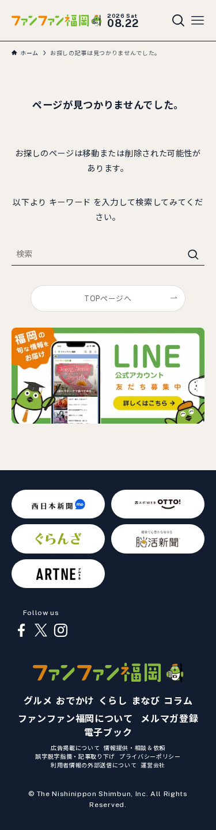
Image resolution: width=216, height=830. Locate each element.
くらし (112, 700)
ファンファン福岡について (75, 718)
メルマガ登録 (169, 718)
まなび (145, 700)
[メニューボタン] (197, 21)
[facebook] (21, 630)
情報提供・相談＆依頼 (134, 747)
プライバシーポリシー (150, 756)
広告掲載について (75, 747)
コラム (178, 700)
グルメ (38, 700)
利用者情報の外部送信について (94, 765)
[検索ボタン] (178, 21)
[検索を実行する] (192, 255)
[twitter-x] (41, 630)
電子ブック (108, 732)
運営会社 (153, 765)
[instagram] (60, 630)
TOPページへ (108, 298)
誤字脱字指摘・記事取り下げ (75, 756)
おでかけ (75, 700)
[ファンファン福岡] (56, 20)
